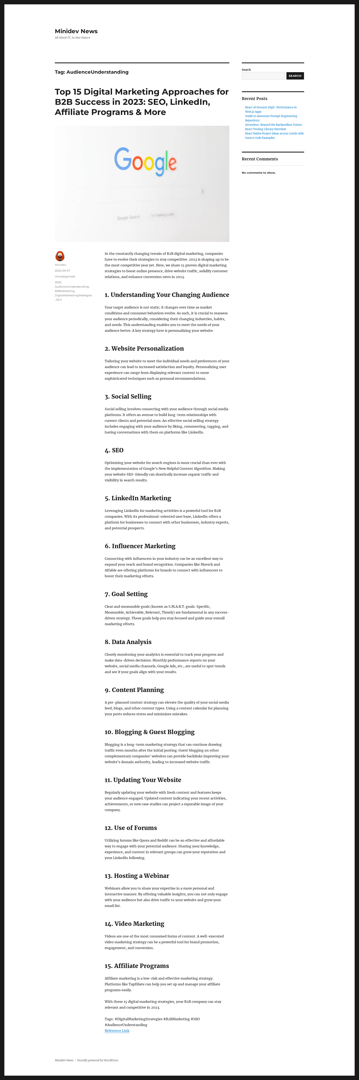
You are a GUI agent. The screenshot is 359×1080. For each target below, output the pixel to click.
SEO (59, 299)
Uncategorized (65, 276)
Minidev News (76, 31)
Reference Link (117, 1031)
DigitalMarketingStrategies (73, 295)
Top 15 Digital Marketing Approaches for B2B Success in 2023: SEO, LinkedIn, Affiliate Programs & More (142, 102)
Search (246, 70)
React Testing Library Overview (265, 129)
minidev (60, 264)
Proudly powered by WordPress (97, 1060)
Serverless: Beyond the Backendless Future (273, 125)
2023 (58, 282)
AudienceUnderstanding (72, 286)
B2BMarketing (65, 291)
